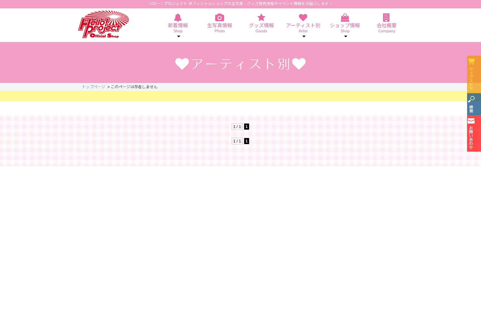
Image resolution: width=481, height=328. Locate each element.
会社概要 (387, 28)
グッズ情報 (261, 28)
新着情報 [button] (178, 28)
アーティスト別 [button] (303, 28)
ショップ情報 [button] (345, 28)
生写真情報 (219, 28)
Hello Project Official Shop (103, 24)
